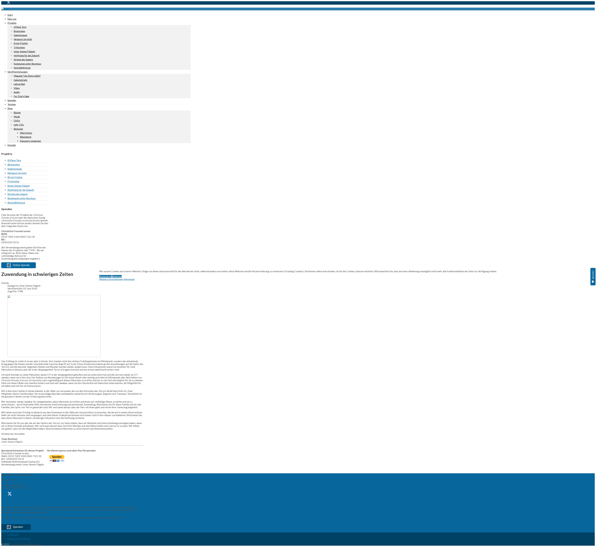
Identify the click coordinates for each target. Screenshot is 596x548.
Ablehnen (117, 276)
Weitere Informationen (111, 279)
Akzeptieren (105, 276)
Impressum (129, 279)
